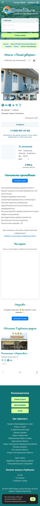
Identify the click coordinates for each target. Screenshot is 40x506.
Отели (16, 46)
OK (33, 499)
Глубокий (8, 46)
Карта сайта (20, 458)
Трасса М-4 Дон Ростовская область (23, 44)
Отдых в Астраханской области (20, 453)
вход (20, 411)
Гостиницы (20, 478)
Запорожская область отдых (20, 438)
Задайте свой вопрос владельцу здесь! (20, 236)
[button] (37, 81)
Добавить (31, 2)
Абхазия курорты (20, 447)
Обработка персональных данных (20, 461)
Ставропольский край (20, 430)
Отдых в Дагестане (20, 435)
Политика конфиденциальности (15, 501)
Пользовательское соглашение (20, 464)
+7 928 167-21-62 (20, 130)
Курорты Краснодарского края (20, 424)
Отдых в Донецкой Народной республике (20, 444)
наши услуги (20, 399)
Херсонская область (20, 441)
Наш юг (6, 44)
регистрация (20, 405)
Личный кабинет (20, 2)
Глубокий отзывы (20, 481)
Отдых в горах (20, 427)
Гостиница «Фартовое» (14, 353)
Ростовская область (20, 450)
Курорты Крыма (20, 432)
